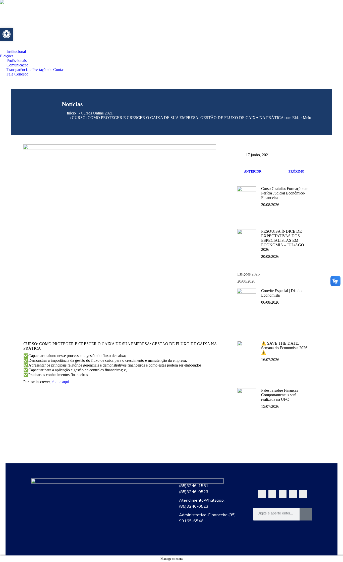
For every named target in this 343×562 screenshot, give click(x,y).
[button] (6, 34)
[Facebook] (272, 494)
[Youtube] (283, 494)
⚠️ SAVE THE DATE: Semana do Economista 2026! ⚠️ (285, 348)
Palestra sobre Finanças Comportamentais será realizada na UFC (279, 395)
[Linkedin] (303, 494)
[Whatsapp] (262, 494)
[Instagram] (293, 494)
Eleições (134, 496)
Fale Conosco (134, 542)
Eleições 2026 (248, 274)
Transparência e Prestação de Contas (134, 530)
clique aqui (60, 382)
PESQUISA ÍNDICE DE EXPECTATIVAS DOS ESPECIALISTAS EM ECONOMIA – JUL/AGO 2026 (282, 240)
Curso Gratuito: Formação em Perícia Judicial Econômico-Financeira (284, 193)
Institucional (134, 484)
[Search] (306, 514)
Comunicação (134, 519)
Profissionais (134, 507)
